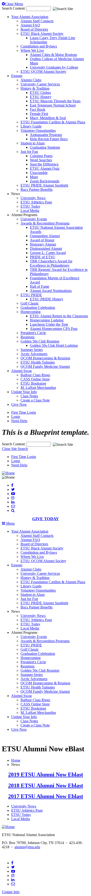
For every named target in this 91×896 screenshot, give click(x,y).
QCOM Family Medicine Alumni (45, 367)
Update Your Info (24, 392)
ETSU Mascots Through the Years (55, 101)
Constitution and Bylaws (39, 46)
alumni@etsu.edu (27, 847)
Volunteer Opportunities (38, 131)
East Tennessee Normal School (53, 105)
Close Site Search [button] (15, 449)
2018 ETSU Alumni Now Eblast (45, 785)
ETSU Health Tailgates (38, 362)
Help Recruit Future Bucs (49, 139)
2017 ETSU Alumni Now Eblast (45, 796)
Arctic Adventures (34, 354)
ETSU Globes (40, 93)
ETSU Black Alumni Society (42, 34)
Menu (10, 523)
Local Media (30, 211)
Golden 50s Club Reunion (40, 341)
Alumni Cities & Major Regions (53, 55)
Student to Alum (33, 143)
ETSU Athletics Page (36, 202)
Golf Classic (30, 303)
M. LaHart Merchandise (38, 388)
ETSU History (40, 97)
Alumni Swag (21, 371)
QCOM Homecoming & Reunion (45, 358)
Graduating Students (45, 147)
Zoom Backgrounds (44, 181)
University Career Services (40, 84)
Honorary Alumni (43, 244)
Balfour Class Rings (35, 375)
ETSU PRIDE (31, 295)
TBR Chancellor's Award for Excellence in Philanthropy (51, 263)
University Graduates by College (54, 67)
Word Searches (41, 160)
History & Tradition (35, 88)
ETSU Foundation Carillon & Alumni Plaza (53, 122)
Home (15, 760)
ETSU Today (30, 206)
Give (19, 404)
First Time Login (23, 412)
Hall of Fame (39, 286)
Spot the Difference (44, 164)
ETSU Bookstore (33, 383)
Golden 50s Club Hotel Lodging (54, 345)
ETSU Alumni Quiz (45, 168)
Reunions (28, 337)
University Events (34, 219)
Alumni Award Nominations (51, 291)
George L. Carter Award (48, 253)
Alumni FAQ (30, 25)
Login (15, 417)
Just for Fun (29, 152)
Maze (34, 177)
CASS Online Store (35, 379)
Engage (16, 76)
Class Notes (29, 396)
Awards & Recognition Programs (45, 223)
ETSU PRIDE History (46, 299)
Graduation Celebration (38, 308)
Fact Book (37, 109)
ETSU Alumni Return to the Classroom (59, 316)
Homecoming (31, 312)
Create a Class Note (35, 400)
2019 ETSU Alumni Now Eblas (44, 774)
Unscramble (39, 173)
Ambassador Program (46, 135)
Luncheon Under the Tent (49, 324)
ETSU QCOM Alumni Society (43, 72)
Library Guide (31, 126)
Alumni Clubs (31, 80)
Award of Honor (42, 240)
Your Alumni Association (29, 17)
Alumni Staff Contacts (37, 21)
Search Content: (14, 8)
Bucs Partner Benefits (36, 190)
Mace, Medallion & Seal (48, 118)
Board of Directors (34, 29)
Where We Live (32, 50)
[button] (13, 511)
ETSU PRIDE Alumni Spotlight (44, 185)
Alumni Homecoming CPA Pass (53, 329)
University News (33, 198)
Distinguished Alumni (46, 249)
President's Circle (33, 333)
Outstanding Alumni (45, 236)
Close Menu (14, 4)
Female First (39, 114)
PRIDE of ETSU (42, 257)
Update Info (11, 892)
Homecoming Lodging (46, 320)
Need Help (19, 421)
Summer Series (32, 350)
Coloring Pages (41, 156)
